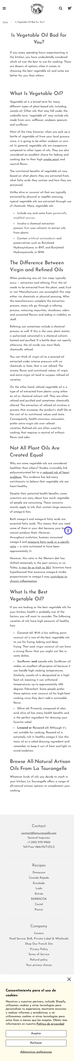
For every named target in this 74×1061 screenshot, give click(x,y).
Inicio (5, 22)
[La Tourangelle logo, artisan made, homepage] (37, 9)
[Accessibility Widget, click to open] (68, 531)
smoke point (51, 159)
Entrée (39, 893)
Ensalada (39, 883)
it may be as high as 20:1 (35, 567)
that (27, 228)
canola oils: (45, 661)
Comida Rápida (39, 877)
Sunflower (24, 661)
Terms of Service (38, 954)
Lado (39, 888)
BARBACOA (39, 899)
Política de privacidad (50, 1024)
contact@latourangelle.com (38, 833)
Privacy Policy (39, 949)
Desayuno (39, 872)
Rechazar (36, 1043)
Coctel (39, 904)
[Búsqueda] (60, 9)
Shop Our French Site (39, 943)
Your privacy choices (39, 965)
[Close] (69, 979)
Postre (39, 909)
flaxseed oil (40, 727)
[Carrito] (69, 9)
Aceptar (36, 1033)
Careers (39, 933)
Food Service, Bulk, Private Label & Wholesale (38, 938)
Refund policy (39, 959)
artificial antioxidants (42, 238)
